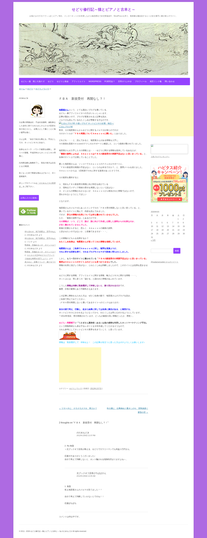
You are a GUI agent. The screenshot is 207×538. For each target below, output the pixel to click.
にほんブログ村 (66, 127)
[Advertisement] (80, 365)
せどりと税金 (63, 81)
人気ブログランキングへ (160, 157)
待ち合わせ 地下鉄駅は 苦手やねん (40, 231)
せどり (51, 81)
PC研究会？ (109, 81)
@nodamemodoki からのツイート (164, 262)
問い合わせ (170, 81)
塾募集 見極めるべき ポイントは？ (40, 245)
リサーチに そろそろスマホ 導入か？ (78, 408)
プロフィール (141, 81)
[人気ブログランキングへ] (169, 153)
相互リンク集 (156, 81)
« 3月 (153, 240)
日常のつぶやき (125, 81)
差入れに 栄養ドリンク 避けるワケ (40, 262)
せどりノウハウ (75, 388)
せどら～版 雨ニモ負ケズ (33, 81)
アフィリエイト (78, 81)
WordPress (95, 81)
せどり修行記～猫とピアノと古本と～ (103, 9)
